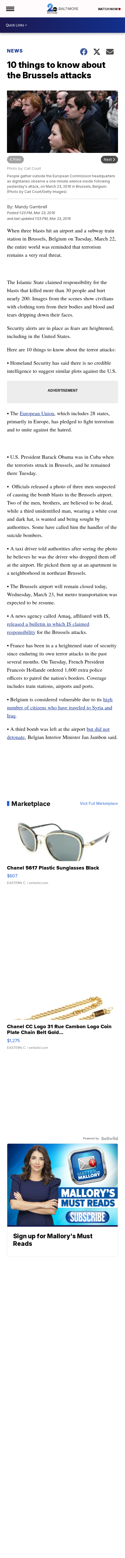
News (15, 51)
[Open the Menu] (9, 8)
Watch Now (108, 9)
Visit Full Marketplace (99, 804)
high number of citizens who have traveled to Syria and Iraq (59, 707)
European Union (37, 413)
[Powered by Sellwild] (109, 1138)
